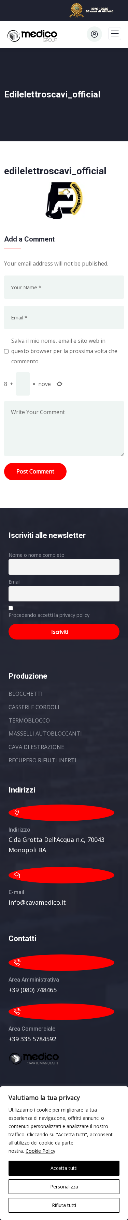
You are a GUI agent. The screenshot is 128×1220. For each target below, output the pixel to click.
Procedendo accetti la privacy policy (49, 615)
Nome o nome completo (37, 555)
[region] (64, 1153)
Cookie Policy (40, 1151)
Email (14, 581)
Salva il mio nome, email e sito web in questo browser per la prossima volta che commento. (64, 351)
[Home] (34, 1058)
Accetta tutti (64, 1168)
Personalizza (64, 1186)
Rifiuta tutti (64, 1205)
